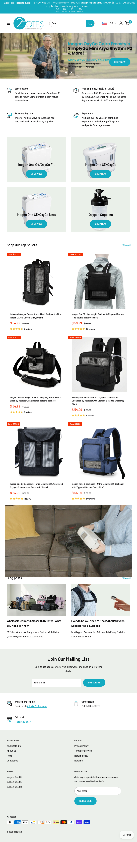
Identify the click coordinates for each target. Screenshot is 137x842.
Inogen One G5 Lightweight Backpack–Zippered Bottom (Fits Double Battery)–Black (98, 316)
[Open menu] (8, 23)
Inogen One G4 (14, 781)
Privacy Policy (81, 745)
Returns (78, 760)
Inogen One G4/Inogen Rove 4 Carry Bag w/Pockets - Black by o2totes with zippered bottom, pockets (35, 399)
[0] (127, 23)
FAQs (9, 755)
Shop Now (20, 62)
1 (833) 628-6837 (23, 721)
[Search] (90, 23)
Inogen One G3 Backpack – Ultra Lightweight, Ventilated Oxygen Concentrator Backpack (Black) (36, 486)
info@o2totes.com (37, 706)
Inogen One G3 (14, 786)
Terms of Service (83, 750)
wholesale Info (14, 745)
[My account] (120, 23)
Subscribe (94, 682)
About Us (11, 750)
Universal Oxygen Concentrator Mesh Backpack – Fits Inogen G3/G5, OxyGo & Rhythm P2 (35, 316)
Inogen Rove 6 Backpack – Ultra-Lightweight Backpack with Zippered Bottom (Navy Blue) (98, 486)
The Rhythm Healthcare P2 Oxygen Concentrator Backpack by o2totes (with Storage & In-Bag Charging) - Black (98, 400)
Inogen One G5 (14, 777)
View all (126, 245)
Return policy (81, 755)
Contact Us (12, 760)
